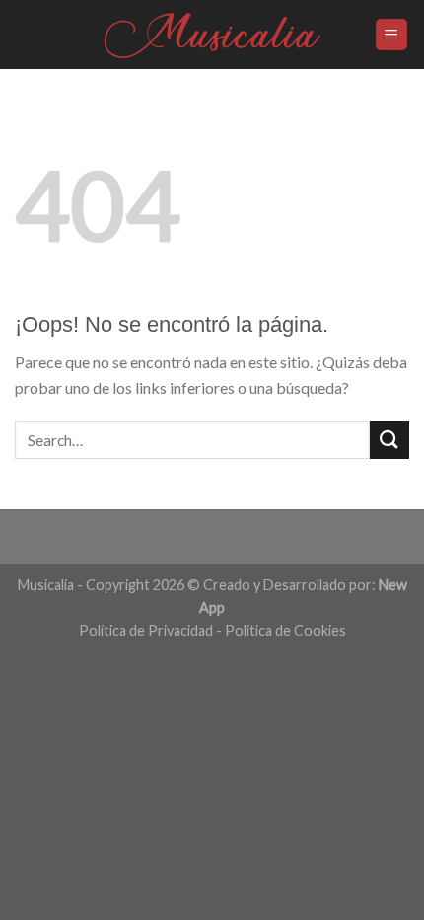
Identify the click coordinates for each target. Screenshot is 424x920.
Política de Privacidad (146, 630)
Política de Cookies (285, 630)
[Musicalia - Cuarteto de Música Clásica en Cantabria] (212, 34)
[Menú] (392, 35)
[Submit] (389, 440)
